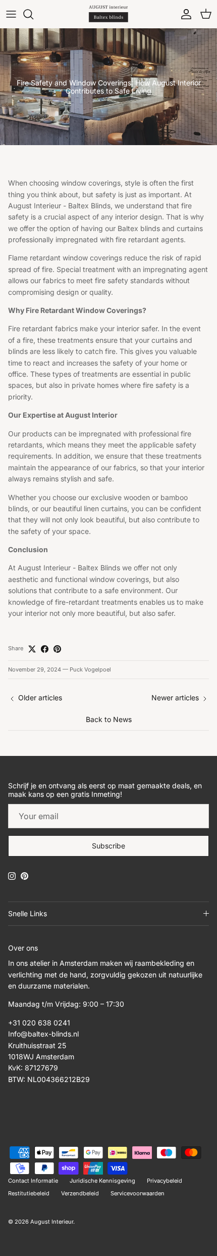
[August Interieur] (108, 14)
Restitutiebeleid (28, 1193)
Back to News (109, 719)
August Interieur (51, 1221)
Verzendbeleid (80, 1193)
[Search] (33, 14)
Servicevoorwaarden (138, 1193)
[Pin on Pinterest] (57, 649)
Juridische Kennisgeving (102, 1180)
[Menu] (11, 14)
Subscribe (108, 845)
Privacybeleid (164, 1180)
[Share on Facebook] (44, 649)
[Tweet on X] (32, 649)
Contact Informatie (33, 1180)
